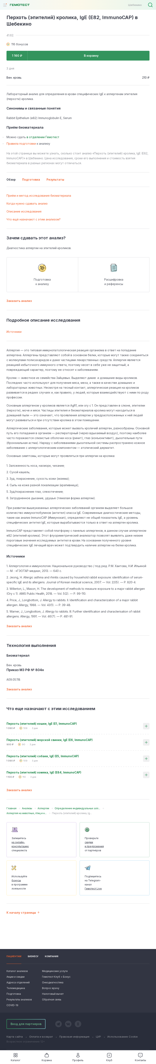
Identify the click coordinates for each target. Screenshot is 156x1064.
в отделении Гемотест (43, 137)
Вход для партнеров (26, 1024)
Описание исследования (23, 211)
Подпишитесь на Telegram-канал (93, 882)
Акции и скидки (15, 976)
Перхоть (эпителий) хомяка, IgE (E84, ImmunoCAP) (43, 772)
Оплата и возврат (41, 1036)
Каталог (15, 1060)
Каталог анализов (17, 971)
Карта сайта (14, 1036)
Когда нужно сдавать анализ (27, 203)
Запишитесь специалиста (20, 844)
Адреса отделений (18, 982)
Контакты (140, 1060)
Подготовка (13, 993)
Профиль (77, 1060)
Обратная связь (51, 999)
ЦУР (98, 1036)
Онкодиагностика (52, 982)
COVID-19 (12, 1005)
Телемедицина (15, 988)
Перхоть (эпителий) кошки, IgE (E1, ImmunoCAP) (41, 723)
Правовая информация (74, 1036)
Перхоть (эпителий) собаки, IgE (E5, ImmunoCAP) (42, 756)
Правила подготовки (21, 143)
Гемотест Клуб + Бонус (56, 976)
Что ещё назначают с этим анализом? (33, 219)
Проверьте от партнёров (94, 844)
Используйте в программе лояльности (20, 882)
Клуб (109, 1060)
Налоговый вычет (53, 993)
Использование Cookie (122, 1036)
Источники (14, 331)
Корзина (47, 1060)
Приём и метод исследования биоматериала (38, 195)
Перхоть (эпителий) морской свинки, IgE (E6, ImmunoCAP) (49, 740)
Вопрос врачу (50, 988)
